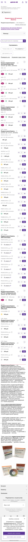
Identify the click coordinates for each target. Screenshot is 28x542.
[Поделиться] (20, 63)
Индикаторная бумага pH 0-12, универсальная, (8, 292)
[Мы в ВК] (11, 516)
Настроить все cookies (14, 537)
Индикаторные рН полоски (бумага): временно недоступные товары (11, 28)
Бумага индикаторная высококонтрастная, (8, 63)
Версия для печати (14, 540)
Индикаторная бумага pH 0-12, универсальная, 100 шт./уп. (8, 307)
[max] (24, 516)
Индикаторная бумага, (8, 131)
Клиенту (3, 489)
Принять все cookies (14, 533)
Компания (4, 493)
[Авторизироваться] (23, 2)
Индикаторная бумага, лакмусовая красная (8, 343)
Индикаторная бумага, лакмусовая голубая (8, 321)
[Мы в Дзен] (17, 516)
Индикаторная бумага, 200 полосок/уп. (8, 236)
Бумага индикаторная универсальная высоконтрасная (8, 108)
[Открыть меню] (2, 2)
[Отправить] (23, 505)
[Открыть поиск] (5, 2)
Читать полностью (20, 24)
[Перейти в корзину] (26, 2)
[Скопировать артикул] (5, 68)
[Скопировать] (18, 63)
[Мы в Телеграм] (4, 516)
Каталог (3, 486)
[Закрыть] (24, 519)
